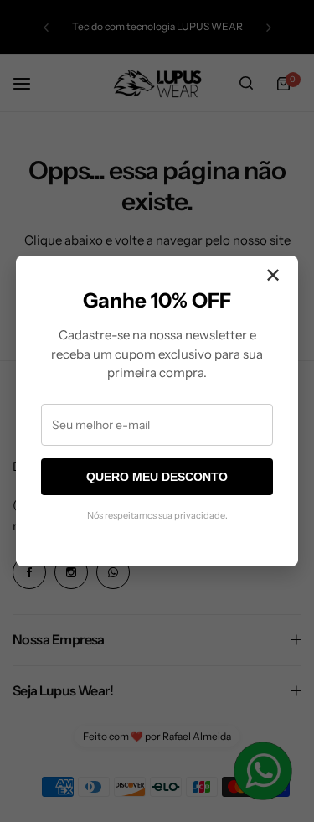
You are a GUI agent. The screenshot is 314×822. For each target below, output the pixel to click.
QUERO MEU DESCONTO (157, 476)
